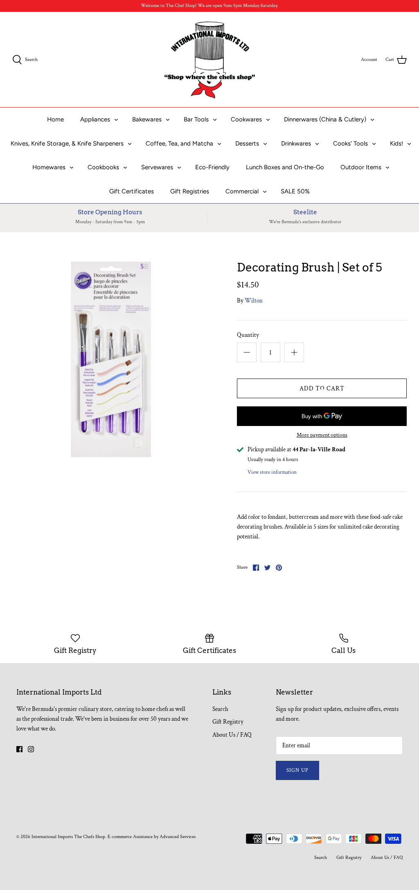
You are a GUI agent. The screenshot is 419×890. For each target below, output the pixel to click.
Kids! (396, 143)
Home (55, 119)
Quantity (248, 335)
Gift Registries (189, 191)
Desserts (247, 143)
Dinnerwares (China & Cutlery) (325, 119)
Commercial (242, 191)
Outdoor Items (360, 167)
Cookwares (246, 119)
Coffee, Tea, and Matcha (179, 143)
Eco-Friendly (212, 167)
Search (220, 709)
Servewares (157, 167)
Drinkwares (296, 143)
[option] (111, 359)
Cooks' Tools (350, 143)
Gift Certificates (131, 191)
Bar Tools (196, 119)
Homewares (48, 167)
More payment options (322, 435)
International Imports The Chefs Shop (68, 837)
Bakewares (147, 119)
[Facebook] (19, 749)
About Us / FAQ (232, 735)
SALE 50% (295, 191)
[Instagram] (31, 749)
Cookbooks (103, 167)
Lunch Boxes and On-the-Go (285, 167)
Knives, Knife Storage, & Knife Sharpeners (67, 143)
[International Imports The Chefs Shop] (210, 59)
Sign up (297, 770)
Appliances (95, 119)
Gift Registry (227, 722)
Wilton (254, 301)
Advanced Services (178, 837)
